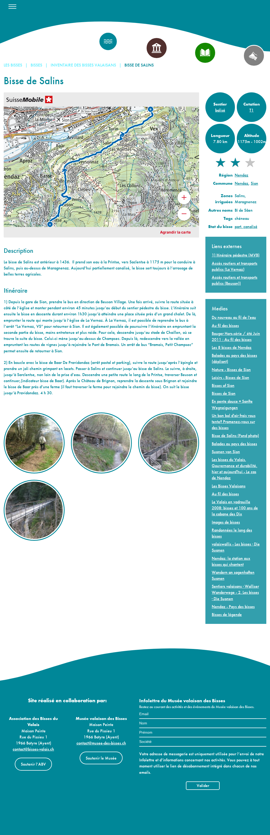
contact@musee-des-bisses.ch (101, 743)
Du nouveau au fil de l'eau (234, 317)
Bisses (36, 65)
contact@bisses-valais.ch (33, 749)
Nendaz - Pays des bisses (233, 606)
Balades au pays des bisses (234, 444)
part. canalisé (246, 226)
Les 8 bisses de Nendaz (232, 347)
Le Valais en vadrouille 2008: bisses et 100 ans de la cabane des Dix (235, 508)
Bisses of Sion (223, 385)
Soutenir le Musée (101, 758)
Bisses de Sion (223, 393)
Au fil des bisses (225, 325)
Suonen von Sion (226, 451)
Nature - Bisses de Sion (231, 369)
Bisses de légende (227, 614)
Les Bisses (13, 65)
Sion (254, 183)
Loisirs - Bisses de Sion (230, 377)
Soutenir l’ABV (33, 764)
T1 (251, 110)
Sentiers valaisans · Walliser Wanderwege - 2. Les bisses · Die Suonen (235, 592)
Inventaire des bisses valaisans (83, 65)
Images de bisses (226, 522)
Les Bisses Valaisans (228, 486)
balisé (220, 110)
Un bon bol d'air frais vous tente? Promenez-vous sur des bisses (233, 421)
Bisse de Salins (139, 65)
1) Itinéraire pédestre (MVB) (235, 255)
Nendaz (241, 175)
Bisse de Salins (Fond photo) (235, 435)
